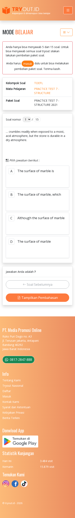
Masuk (6, 396)
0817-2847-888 (20, 359)
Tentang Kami (11, 380)
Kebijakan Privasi (13, 412)
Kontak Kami (10, 402)
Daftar (6, 391)
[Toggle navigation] (68, 10)
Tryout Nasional (12, 386)
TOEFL (38, 83)
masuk (27, 64)
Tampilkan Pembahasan (39, 297)
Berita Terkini (11, 418)
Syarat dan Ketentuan (16, 407)
